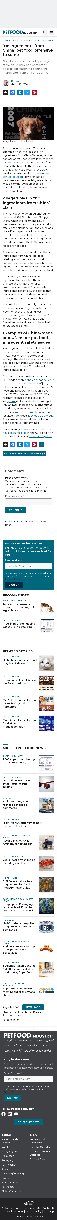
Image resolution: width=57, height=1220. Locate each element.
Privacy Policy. (12, 579)
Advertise (21, 1208)
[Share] (12, 92)
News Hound (10, 878)
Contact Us (49, 1208)
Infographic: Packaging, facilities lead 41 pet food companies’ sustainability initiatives (19, 907)
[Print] (5, 92)
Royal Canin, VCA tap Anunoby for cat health (18, 842)
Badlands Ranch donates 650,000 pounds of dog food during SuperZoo (19, 969)
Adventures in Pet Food (17, 601)
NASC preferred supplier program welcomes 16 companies (18, 926)
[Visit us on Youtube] (16, 1114)
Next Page (33, 1007)
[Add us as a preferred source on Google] (41, 444)
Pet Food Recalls (13, 857)
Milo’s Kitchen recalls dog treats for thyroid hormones (19, 703)
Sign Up (14, 585)
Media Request (14, 1211)
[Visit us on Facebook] (3, 1114)
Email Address (14, 496)
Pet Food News (43, 40)
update (11, 401)
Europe (7, 798)
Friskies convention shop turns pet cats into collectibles (19, 949)
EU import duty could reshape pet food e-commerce (16, 805)
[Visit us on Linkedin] (10, 1114)
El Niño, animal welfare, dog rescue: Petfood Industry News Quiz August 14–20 (18, 884)
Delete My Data (28, 1122)
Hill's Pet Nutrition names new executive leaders (22, 824)
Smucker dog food (40, 436)
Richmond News (13, 162)
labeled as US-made (40, 415)
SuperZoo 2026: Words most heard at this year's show (19, 992)
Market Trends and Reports (14, 984)
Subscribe (7, 1208)
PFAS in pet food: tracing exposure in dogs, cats (19, 625)
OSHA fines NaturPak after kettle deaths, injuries (16, 783)
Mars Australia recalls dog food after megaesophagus (19, 723)
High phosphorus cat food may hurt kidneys (20, 662)
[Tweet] (27, 92)
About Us (34, 1208)
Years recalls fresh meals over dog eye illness (19, 862)
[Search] (44, 32)
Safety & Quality (13, 620)
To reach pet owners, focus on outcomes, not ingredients (18, 607)
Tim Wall (16, 81)
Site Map (49, 1211)
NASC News (9, 920)
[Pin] (34, 92)
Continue (15, 510)
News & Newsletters (16, 40)
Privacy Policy (33, 1211)
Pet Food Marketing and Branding (17, 837)
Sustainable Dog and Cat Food (18, 900)
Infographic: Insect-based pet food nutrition (19, 682)
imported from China (28, 412)
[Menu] (51, 32)
